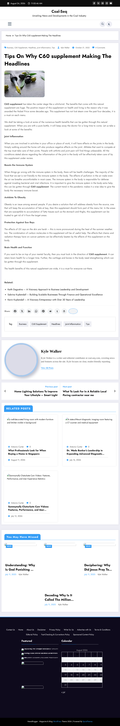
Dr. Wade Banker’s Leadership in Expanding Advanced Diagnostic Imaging (85, 452)
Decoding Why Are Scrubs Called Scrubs (102, 581)
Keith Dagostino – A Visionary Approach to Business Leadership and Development (48, 289)
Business (10, 47)
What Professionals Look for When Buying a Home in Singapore (27, 452)
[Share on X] (22, 311)
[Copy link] (73, 311)
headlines (32, 47)
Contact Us (10, 629)
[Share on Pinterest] (43, 311)
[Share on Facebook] (15, 311)
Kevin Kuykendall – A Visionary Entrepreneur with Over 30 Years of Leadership (46, 299)
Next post (67, 386)
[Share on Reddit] (50, 311)
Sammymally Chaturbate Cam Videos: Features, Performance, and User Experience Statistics (28, 508)
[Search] (103, 24)
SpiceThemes (87, 721)
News (13, 546)
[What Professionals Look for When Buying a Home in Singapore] (31, 420)
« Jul (63, 692)
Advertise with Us (84, 629)
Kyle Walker (65, 47)
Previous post (51, 386)
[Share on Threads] (64, 311)
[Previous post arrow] (5, 391)
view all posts (47, 368)
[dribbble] (102, 3)
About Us (30, 629)
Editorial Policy (32, 634)
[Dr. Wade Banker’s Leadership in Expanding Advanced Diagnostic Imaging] (89, 420)
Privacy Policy (54, 629)
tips (53, 47)
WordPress (57, 721)
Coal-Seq (59, 11)
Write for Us (69, 629)
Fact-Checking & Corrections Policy (55, 634)
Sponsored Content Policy (83, 634)
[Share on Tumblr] (57, 311)
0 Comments (100, 47)
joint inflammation (44, 47)
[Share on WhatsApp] (36, 311)
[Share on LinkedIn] (29, 311)
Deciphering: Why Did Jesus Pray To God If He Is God (62, 567)
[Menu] (9, 24)
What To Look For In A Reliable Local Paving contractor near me (85, 393)
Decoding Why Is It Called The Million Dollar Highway (23, 597)
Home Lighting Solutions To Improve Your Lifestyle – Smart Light (36, 393)
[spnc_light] (109, 24)
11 (71, 669)
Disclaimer (41, 629)
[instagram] (106, 3)
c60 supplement (20, 47)
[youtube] (110, 3)
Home (20, 629)
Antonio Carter (17, 446)
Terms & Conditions (102, 629)
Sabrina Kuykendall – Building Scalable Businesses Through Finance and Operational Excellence (55, 294)
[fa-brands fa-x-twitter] (98, 3)
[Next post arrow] (115, 391)
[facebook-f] (94, 3)
